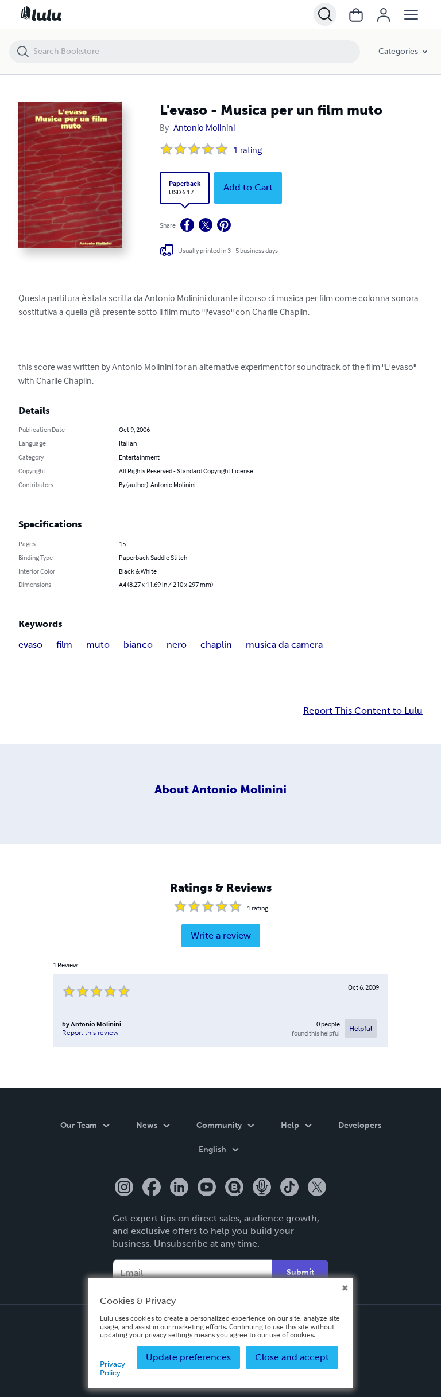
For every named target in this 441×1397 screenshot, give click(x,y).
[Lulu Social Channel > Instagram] (124, 1188)
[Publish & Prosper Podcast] (262, 1188)
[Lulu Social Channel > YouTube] (207, 1188)
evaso (30, 644)
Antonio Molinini (204, 127)
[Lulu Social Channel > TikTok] (289, 1188)
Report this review (90, 1033)
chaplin (216, 644)
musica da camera (284, 644)
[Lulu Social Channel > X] (317, 1188)
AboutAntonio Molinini (220, 789)
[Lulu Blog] (234, 1188)
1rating (247, 150)
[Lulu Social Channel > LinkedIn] (179, 1188)
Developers (359, 1125)
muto (98, 644)
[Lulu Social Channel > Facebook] (151, 1188)
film (64, 644)
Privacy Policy (112, 1368)
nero (177, 644)
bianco (138, 644)
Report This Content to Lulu (363, 711)
